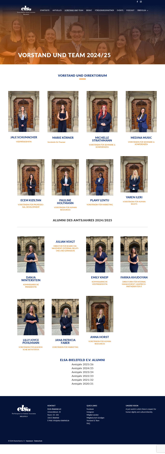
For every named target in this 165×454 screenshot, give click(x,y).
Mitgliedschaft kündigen (95, 418)
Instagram (90, 412)
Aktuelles (57, 10)
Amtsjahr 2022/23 (82, 376)
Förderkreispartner (104, 10)
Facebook (90, 409)
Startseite (45, 10)
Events (120, 10)
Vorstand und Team (74, 10)
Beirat (89, 10)
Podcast (130, 10)
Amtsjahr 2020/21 (82, 383)
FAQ (88, 423)
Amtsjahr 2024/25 (82, 368)
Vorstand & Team (93, 421)
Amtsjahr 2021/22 (82, 380)
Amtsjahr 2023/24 (82, 372)
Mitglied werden (93, 415)
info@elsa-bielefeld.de (61, 421)
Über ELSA (141, 10)
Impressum (29, 441)
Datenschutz (38, 441)
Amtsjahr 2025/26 (82, 364)
